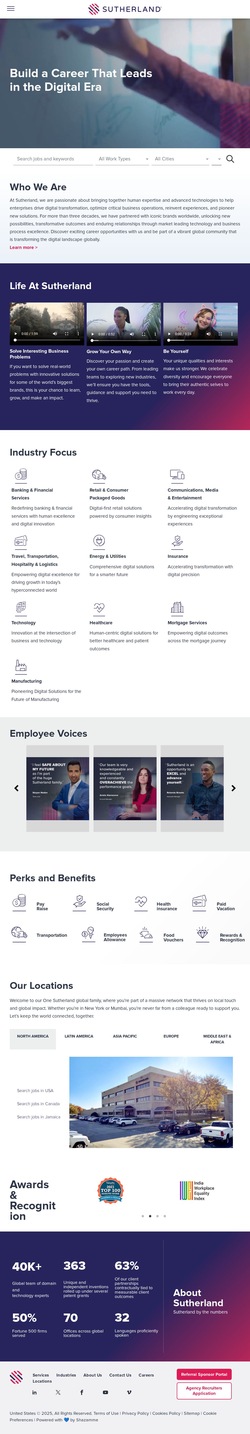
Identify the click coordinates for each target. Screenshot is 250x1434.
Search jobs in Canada (38, 1104)
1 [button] (142, 1216)
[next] (233, 788)
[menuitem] (41, 1375)
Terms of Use (106, 1413)
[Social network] (34, 1393)
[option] (110, 1190)
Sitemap (192, 1413)
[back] (16, 788)
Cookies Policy (166, 1413)
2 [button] (150, 1216)
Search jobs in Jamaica (39, 1117)
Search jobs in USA (35, 1091)
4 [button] (164, 1216)
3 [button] (157, 1216)
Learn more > (24, 247)
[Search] (230, 159)
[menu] (10, 8)
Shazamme (87, 1420)
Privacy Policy (135, 1413)
